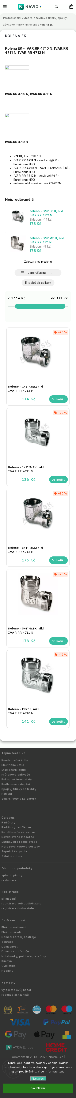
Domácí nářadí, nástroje (18, 937)
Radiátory (8, 822)
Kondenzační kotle (14, 760)
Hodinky (7, 970)
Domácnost (9, 946)
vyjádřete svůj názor (16, 989)
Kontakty (8, 982)
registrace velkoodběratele (21, 903)
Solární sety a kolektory (18, 798)
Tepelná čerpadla (14, 851)
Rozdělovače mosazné (17, 837)
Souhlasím (38, 1088)
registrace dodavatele (17, 908)
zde (62, 1071)
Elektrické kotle (12, 765)
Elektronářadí (11, 932)
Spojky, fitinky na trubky (19, 789)
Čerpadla (8, 817)
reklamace (9, 880)
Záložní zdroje (12, 856)
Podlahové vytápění (15, 784)
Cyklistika (8, 965)
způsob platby (11, 875)
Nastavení (38, 1078)
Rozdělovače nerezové (18, 832)
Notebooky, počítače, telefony (23, 956)
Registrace (10, 891)
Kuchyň (6, 961)
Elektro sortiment (14, 927)
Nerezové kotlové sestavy (20, 846)
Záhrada (7, 941)
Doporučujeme (37, 273)
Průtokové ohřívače (15, 774)
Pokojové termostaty (16, 779)
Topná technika (13, 753)
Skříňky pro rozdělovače (19, 841)
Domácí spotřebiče (15, 951)
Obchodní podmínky (17, 868)
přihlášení (8, 898)
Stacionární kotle (13, 769)
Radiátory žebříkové (16, 827)
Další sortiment (13, 920)
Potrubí (6, 793)
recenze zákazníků (15, 994)
